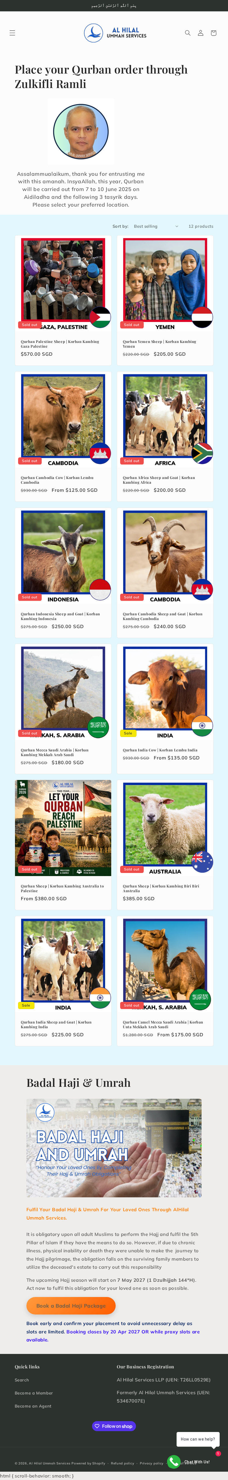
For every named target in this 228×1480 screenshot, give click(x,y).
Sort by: (120, 226)
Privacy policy (151, 1463)
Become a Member (34, 1393)
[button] (12, 33)
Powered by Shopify (88, 1463)
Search (22, 1380)
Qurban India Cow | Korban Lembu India (160, 749)
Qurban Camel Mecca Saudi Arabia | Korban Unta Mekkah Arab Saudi (163, 1024)
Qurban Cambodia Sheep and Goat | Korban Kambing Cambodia (162, 616)
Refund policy (122, 1463)
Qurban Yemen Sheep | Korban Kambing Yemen (159, 343)
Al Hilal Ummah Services (49, 1463)
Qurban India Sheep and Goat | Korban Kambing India (56, 1024)
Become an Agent (33, 1406)
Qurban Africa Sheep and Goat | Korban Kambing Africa (159, 480)
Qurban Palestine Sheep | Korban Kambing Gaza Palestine (60, 343)
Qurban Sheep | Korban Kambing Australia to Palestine (62, 888)
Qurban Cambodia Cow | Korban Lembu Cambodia (57, 480)
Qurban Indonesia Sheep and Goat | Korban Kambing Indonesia (60, 616)
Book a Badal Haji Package (71, 1306)
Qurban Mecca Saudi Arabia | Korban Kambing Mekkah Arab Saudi (54, 752)
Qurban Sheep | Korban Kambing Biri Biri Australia (161, 888)
